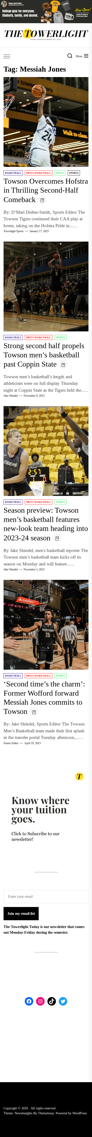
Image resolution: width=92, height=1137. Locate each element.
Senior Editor (11, 743)
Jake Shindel (11, 395)
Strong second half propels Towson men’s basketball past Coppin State (44, 354)
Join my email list (21, 913)
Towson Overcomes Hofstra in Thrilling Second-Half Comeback (46, 190)
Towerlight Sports (14, 231)
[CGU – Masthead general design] (46, 3)
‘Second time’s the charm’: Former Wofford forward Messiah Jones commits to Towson (44, 698)
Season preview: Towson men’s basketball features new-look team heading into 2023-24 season (46, 524)
